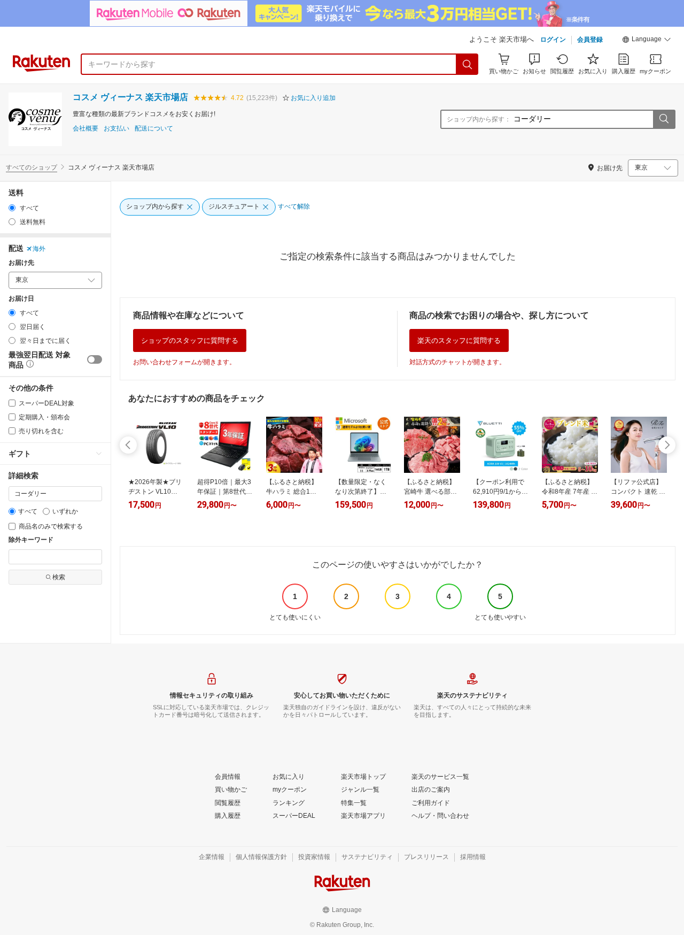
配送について (154, 128)
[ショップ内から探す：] (663, 119)
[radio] (12, 207)
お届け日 (21, 298)
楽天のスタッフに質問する (459, 340)
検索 (58, 577)
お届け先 (21, 262)
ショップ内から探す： (479, 119)
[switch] (94, 359)
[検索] (467, 64)
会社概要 (85, 128)
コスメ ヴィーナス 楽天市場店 (130, 97)
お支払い (116, 128)
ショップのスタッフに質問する (189, 340)
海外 (39, 248)
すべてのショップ (31, 167)
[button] (646, 40)
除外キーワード (31, 540)
